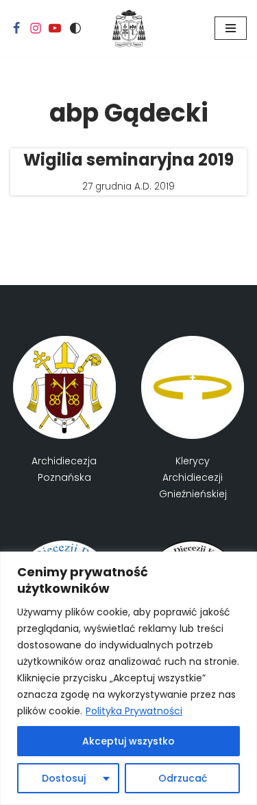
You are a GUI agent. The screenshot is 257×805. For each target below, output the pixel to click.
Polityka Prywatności (134, 711)
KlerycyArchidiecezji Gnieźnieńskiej (193, 477)
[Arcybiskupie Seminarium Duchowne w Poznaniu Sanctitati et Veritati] (129, 28)
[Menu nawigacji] (231, 28)
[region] (128, 678)
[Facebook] (16, 28)
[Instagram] (35, 28)
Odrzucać (182, 778)
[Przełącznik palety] (75, 28)
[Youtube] (55, 28)
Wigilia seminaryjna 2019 (128, 159)
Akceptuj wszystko (128, 741)
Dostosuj (64, 778)
